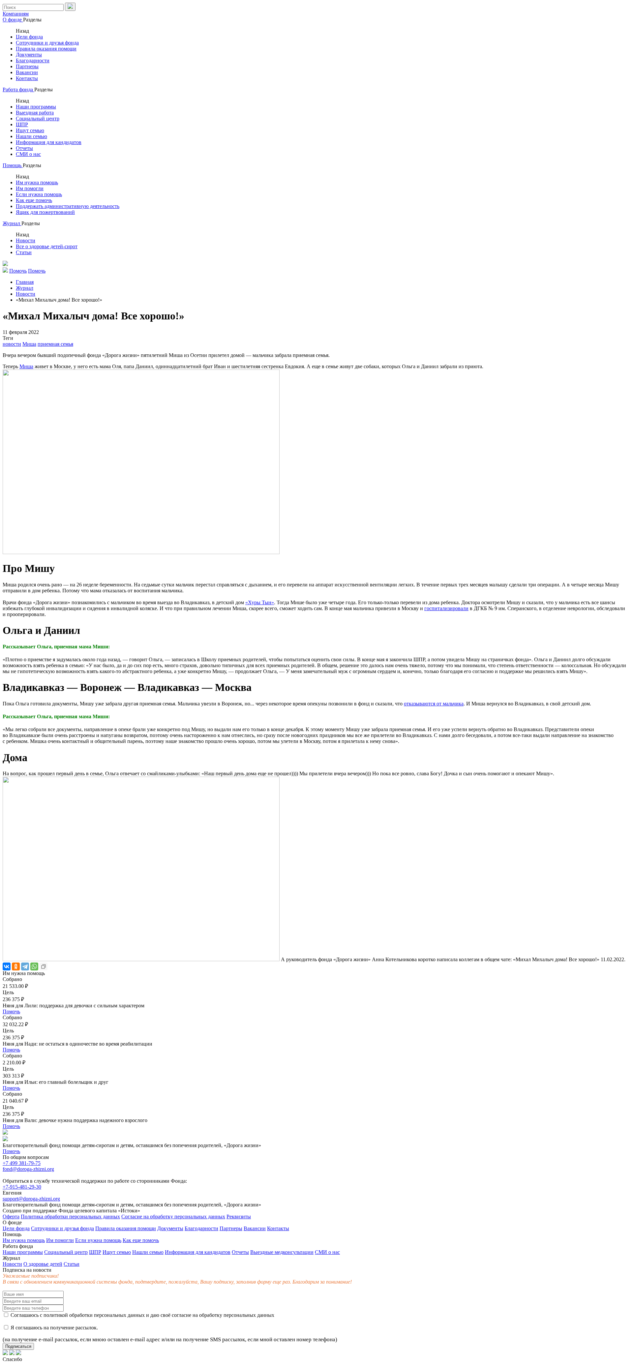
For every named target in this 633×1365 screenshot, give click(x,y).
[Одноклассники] (16, 966)
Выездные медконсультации (282, 1252)
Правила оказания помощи (46, 48)
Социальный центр (37, 118)
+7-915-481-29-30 (22, 1187)
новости (12, 344)
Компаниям (16, 13)
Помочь (11, 1011)
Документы (29, 54)
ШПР (22, 124)
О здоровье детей (42, 1264)
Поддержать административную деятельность (67, 206)
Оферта (11, 1216)
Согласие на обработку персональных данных (173, 1216)
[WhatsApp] (34, 966)
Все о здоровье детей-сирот (46, 246)
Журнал (12, 223)
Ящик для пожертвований (45, 212)
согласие (181, 1315)
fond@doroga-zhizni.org (28, 1169)
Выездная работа (35, 112)
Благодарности (32, 60)
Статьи (24, 252)
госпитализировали (446, 608)
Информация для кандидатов (48, 142)
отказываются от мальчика (434, 703)
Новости (25, 240)
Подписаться (18, 1346)
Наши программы (36, 106)
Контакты (27, 78)
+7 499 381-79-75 (22, 1163)
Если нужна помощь (39, 194)
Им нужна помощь (37, 182)
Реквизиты (238, 1216)
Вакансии (27, 72)
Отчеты (24, 148)
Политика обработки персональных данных (70, 1216)
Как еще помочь (34, 200)
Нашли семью (31, 136)
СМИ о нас (28, 154)
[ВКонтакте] (7, 966)
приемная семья (55, 344)
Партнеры (27, 66)
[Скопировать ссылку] (43, 966)
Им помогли (30, 188)
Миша (29, 344)
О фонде (13, 19)
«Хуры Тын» (259, 602)
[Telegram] (25, 966)
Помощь (13, 165)
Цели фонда (29, 37)
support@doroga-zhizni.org (31, 1199)
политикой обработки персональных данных (94, 1315)
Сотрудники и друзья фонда (47, 42)
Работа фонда (18, 89)
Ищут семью (30, 130)
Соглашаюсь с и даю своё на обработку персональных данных (141, 1315)
